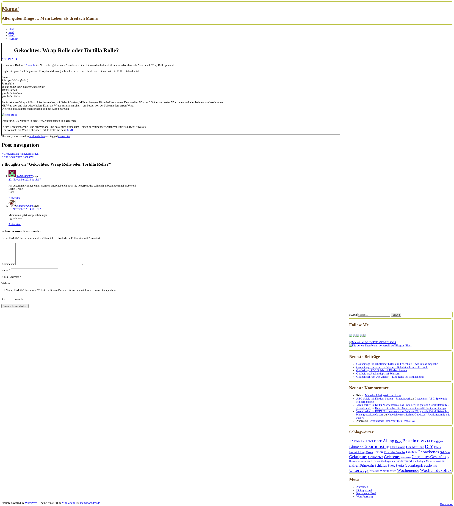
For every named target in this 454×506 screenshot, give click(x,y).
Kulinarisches (37, 136)
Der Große (397, 447)
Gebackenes (428, 451)
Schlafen (381, 465)
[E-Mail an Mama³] (364, 335)
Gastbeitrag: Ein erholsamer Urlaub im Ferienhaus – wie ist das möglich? (397, 363)
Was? (12, 35)
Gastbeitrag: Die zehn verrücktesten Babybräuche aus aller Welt (392, 367)
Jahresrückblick (363, 461)
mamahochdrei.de (90, 502)
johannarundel (24, 205)
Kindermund (404, 461)
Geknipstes (358, 457)
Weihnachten (388, 470)
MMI (70, 130)
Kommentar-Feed (366, 493)
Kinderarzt (375, 461)
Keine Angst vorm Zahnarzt (18, 156)
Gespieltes (421, 456)
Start (11, 29)
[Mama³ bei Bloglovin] (357, 335)
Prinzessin (367, 465)
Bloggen (437, 441)
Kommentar (8, 264)
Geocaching (406, 457)
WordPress (31, 502)
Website (5, 283)
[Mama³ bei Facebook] (350, 335)
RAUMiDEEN (24, 176)
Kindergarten (387, 461)
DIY (429, 446)
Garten (411, 452)
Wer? (11, 32)
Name (5, 270)
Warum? (13, 38)
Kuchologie (419, 461)
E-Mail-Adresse (11, 276)
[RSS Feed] (361, 335)
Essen (369, 452)
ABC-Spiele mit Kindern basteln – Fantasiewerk (383, 398)
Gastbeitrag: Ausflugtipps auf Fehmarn (378, 373)
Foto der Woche (394, 452)
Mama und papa (433, 461)
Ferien (378, 452)
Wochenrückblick (436, 470)
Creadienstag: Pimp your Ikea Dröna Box (392, 420)
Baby (398, 441)
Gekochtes (64, 136)
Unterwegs (359, 470)
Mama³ (10, 9)
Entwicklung (357, 452)
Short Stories (396, 465)
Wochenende (408, 470)
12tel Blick (373, 441)
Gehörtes (445, 452)
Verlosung (374, 471)
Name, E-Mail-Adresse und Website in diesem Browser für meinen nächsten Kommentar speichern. (61, 290)
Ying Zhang (68, 502)
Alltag (388, 440)
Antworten (15, 197)
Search (353, 314)
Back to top (446, 504)
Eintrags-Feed (364, 490)
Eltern (437, 447)
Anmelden (362, 486)
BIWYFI (423, 441)
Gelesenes (392, 456)
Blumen (355, 447)
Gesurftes (438, 457)
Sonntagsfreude (418, 465)
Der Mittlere (415, 447)
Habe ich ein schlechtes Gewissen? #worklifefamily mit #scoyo (410, 408)
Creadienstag (375, 446)
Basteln (409, 440)
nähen (354, 465)
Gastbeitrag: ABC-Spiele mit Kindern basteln (381, 370)
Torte (435, 466)
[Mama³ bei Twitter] (354, 335)
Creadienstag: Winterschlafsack (19, 153)
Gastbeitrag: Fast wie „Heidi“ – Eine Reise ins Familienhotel (390, 376)
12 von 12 (29, 65)
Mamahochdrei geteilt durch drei (383, 395)
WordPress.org (364, 496)
